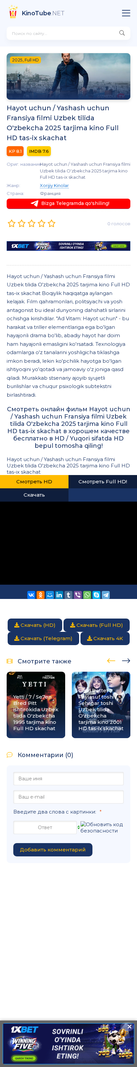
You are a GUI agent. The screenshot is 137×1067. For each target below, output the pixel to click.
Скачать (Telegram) (45, 638)
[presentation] (111, 659)
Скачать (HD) (37, 625)
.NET (43, 13)
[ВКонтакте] (31, 595)
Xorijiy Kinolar (54, 185)
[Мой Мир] (50, 595)
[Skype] (96, 595)
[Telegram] (106, 595)
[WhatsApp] (87, 595)
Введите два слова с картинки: (54, 812)
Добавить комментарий (53, 849)
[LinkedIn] (59, 595)
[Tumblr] (68, 595)
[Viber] (78, 595)
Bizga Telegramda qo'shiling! (75, 203)
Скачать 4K (107, 638)
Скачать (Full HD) (99, 625)
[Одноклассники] (41, 595)
